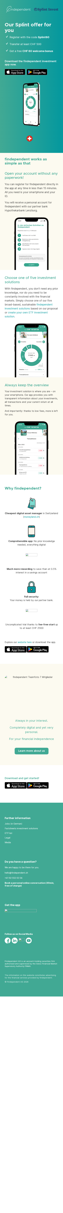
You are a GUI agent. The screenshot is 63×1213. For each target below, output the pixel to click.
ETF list (8, 833)
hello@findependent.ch (16, 872)
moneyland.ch (31, 516)
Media (8, 842)
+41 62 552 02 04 (13, 877)
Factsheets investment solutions (21, 828)
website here (25, 642)
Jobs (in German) (13, 823)
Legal (7, 837)
